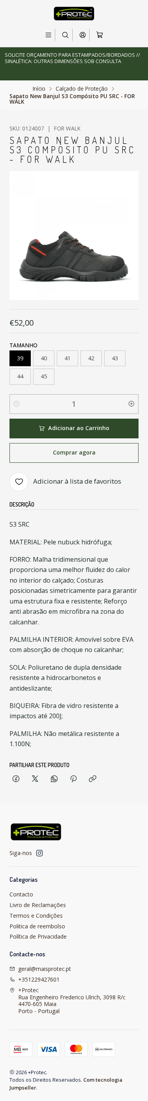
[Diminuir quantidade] (16, 404)
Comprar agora (74, 452)
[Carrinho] (99, 35)
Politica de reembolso (37, 926)
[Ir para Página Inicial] (74, 14)
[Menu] (48, 35)
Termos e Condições (36, 915)
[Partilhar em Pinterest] (73, 779)
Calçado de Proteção (82, 88)
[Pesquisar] (65, 35)
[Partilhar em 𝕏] (35, 779)
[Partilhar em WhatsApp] (54, 779)
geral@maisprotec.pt (44, 968)
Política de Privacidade (38, 936)
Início (39, 88)
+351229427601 (39, 979)
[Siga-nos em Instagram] (39, 853)
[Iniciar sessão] (82, 35)
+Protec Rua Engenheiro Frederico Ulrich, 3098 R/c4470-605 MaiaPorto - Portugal (72, 1000)
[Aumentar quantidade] (131, 404)
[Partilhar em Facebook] (15, 779)
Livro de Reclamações (37, 905)
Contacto (21, 894)
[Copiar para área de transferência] (92, 779)
